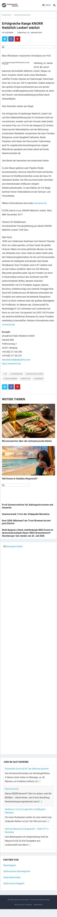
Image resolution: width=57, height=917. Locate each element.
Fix (5, 374)
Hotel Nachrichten (11, 877)
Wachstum (25, 379)
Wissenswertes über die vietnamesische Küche (27, 441)
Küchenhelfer (16, 374)
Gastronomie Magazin (13, 883)
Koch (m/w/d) (11, 789)
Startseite (6, 15)
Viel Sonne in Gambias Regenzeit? (19, 478)
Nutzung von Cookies (23, 905)
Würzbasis (38, 379)
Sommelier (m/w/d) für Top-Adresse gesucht (27, 768)
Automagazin (9, 865)
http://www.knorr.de (11, 363)
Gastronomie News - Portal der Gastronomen (32, 900)
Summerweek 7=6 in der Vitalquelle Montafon (26, 514)
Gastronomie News (22, 15)
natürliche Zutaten (35, 374)
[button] (46, 5)
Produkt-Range (10, 379)
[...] (39, 781)
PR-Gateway (7, 33)
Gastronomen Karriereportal (16, 871)
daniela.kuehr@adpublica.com (16, 359)
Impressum (37, 905)
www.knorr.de (40, 203)
